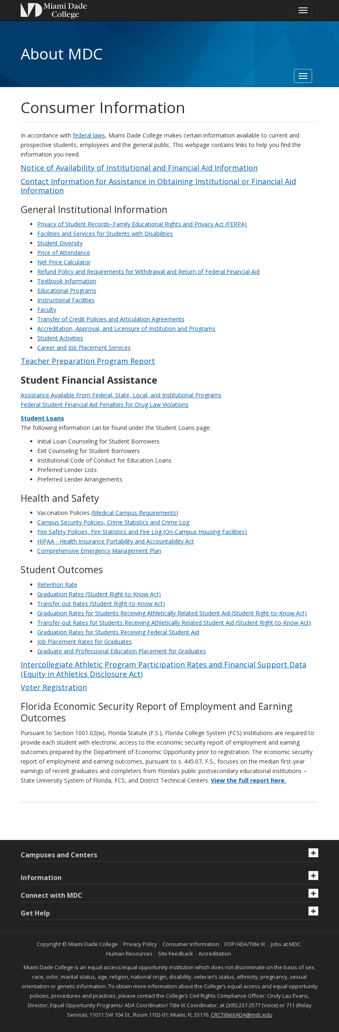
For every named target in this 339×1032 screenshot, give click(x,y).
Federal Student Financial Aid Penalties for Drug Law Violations (105, 404)
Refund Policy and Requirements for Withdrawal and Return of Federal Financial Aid (148, 271)
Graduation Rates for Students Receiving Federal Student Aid (118, 632)
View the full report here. (248, 780)
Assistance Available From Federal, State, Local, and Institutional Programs (121, 395)
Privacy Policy (140, 944)
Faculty (46, 309)
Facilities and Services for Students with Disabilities (105, 233)
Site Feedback (175, 953)
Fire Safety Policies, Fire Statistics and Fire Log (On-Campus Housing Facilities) (142, 532)
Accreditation (214, 953)
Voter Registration (54, 687)
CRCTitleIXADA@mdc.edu (241, 1014)
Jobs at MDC (286, 944)
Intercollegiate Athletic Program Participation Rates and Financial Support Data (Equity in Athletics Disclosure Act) (163, 669)
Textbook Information (66, 281)
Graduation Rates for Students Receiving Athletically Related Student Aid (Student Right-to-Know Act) (172, 613)
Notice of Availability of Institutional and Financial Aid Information (139, 168)
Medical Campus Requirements (134, 513)
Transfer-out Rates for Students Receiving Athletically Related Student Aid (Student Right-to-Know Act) (174, 622)
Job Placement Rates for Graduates (84, 641)
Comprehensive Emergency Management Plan (99, 551)
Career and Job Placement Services (84, 347)
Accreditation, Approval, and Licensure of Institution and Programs (126, 328)
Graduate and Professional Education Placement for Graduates (121, 651)
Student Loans (42, 418)
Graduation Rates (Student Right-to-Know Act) (99, 594)
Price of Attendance (63, 252)
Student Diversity (60, 243)
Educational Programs (66, 290)
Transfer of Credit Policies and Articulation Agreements (110, 319)
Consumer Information (190, 944)
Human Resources (129, 953)
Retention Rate (57, 584)
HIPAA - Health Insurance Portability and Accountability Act (115, 541)
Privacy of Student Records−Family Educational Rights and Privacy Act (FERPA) (142, 224)
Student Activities (60, 338)
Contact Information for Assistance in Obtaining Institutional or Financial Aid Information (158, 186)
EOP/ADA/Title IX (244, 944)
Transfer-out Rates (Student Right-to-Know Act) (101, 603)
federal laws (89, 135)
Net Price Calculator (64, 262)
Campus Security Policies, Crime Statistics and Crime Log (113, 522)
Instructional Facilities (66, 300)
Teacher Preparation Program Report (88, 361)
